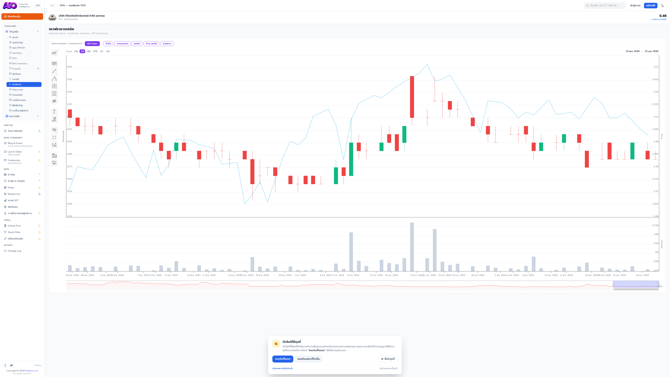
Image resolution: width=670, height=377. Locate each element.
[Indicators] (54, 52)
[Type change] (54, 144)
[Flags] (54, 119)
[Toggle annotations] (54, 101)
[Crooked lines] (54, 78)
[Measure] (54, 86)
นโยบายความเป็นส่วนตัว (282, 368)
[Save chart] (54, 163)
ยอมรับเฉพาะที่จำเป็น (308, 359)
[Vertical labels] (54, 111)
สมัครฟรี (650, 5)
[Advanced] (54, 93)
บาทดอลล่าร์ (122, 43)
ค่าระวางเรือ (151, 43)
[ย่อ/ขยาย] (44, 11)
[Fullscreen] (54, 137)
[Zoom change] (54, 129)
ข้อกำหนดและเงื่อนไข (388, 368)
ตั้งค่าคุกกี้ (389, 359)
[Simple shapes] (54, 63)
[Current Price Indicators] (54, 155)
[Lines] (54, 71)
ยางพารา (167, 43)
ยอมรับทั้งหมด (283, 359)
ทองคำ (137, 43)
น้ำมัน (108, 43)
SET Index (92, 43)
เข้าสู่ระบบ (635, 5)
